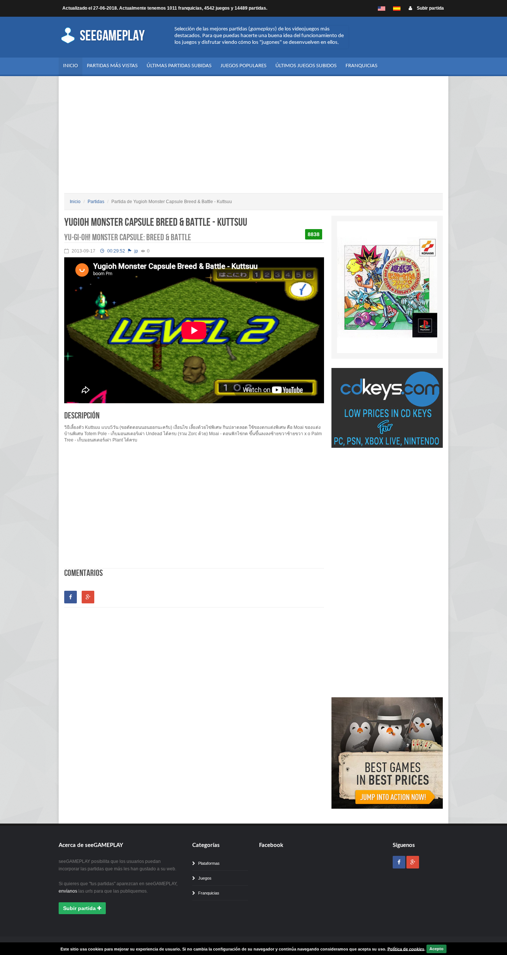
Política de (405, 948)
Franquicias (361, 66)
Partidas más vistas (112, 66)
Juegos (204, 878)
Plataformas (208, 863)
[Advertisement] (253, 137)
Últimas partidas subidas (179, 66)
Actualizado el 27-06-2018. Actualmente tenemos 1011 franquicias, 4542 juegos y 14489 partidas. (164, 8)
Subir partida (430, 8)
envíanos (68, 891)
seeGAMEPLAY (111, 36)
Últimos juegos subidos (306, 66)
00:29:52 (115, 251)
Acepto (436, 948)
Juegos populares (243, 66)
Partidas (96, 201)
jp (135, 251)
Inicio (70, 66)
